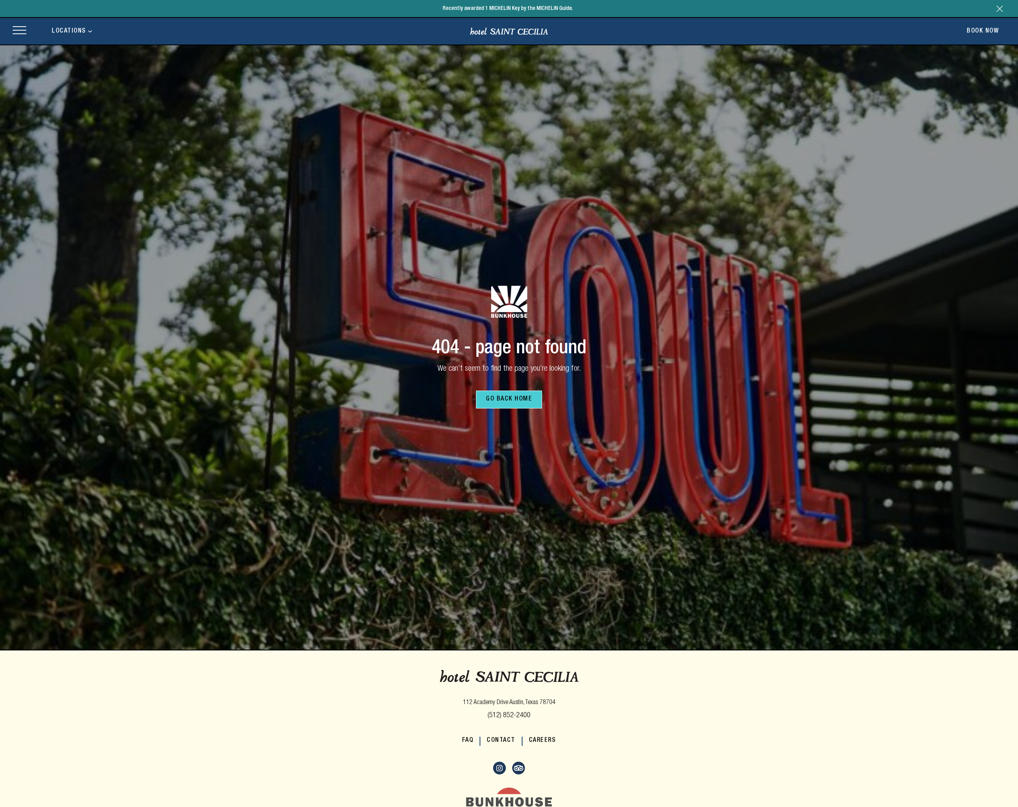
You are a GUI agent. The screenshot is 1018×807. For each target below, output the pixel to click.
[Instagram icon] (499, 773)
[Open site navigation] (19, 31)
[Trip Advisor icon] (518, 773)
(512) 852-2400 (509, 715)
